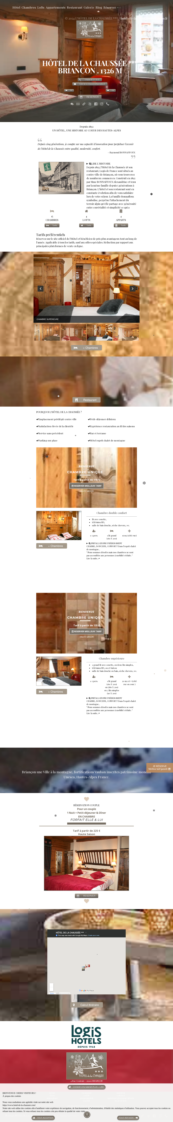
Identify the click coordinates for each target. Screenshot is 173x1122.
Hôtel (16, 7)
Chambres (29, 7)
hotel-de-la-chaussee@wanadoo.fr (144, 18)
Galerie (89, 7)
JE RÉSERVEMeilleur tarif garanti (158, 767)
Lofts (40, 7)
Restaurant (74, 7)
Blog (99, 7)
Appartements (56, 7)
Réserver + (111, 7)
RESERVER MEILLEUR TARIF (88, 485)
